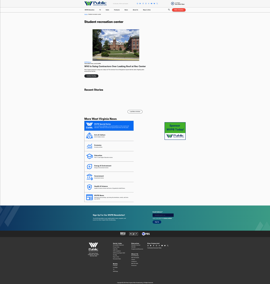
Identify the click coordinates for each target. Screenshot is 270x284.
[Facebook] (143, 3)
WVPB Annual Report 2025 (119, 253)
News (126, 10)
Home (85, 14)
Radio (107, 10)
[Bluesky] (154, 3)
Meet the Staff (134, 263)
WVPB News (87, 62)
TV (100, 10)
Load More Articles (135, 111)
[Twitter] (157, 3)
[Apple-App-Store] (137, 3)
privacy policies (168, 218)
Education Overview (135, 245)
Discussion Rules (117, 259)
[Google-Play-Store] (140, 3)
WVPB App (115, 271)
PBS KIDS (133, 247)
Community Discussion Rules (154, 248)
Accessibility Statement (118, 245)
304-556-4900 (93, 256)
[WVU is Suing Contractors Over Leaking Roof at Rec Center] (115, 45)
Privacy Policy (116, 247)
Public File (115, 249)
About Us (135, 10)
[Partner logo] (122, 233)
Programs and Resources (137, 249)
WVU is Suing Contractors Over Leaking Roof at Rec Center (115, 66)
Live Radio (115, 267)
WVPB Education (89, 10)
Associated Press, (89, 63)
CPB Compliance (117, 251)
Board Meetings (135, 255)
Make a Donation (178, 9)
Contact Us (134, 261)
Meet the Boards (135, 257)
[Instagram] (146, 3)
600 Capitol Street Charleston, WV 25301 (93, 254)
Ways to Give (147, 10)
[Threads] (148, 3)
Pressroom (134, 265)
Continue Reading (91, 76)
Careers (133, 259)
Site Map (115, 255)
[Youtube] (151, 3)
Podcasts (117, 10)
